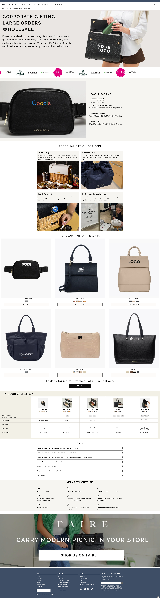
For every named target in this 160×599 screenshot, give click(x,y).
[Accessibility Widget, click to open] (158, 597)
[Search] (151, 4)
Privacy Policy (83, 582)
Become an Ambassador (64, 582)
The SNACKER (43, 409)
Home (3, 8)
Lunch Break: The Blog (63, 580)
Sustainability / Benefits (63, 586)
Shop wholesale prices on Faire (42, 590)
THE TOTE (134, 369)
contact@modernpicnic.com (100, 107)
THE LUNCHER (80, 298)
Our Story (60, 578)
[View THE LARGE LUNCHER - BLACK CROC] (90, 411)
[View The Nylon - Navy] (26, 372)
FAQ (81, 580)
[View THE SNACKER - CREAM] (80, 372)
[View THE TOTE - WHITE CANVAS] (127, 372)
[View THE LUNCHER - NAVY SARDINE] (77, 301)
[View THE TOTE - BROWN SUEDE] (131, 372)
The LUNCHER (67, 409)
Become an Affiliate (62, 584)
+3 (140, 371)
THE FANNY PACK (26, 298)
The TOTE (118, 409)
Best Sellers (39, 578)
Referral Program (62, 590)
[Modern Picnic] (46, 594)
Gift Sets (39, 580)
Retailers (39, 582)
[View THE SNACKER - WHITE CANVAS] (84, 372)
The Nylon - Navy (26, 369)
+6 (86, 301)
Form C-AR (85, 595)
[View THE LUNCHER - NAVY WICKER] (84, 301)
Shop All (9, 8)
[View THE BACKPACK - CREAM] (133, 301)
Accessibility (82, 586)
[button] (24, 4)
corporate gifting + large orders (21, 8)
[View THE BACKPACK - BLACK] (137, 301)
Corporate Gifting (41, 584)
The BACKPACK (144, 409)
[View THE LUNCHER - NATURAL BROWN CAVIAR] (74, 301)
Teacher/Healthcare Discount (87, 584)
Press (59, 592)
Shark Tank (60, 588)
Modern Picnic (79, 595)
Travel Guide (39, 586)
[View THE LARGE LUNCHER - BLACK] (94, 411)
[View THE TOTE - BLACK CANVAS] (134, 372)
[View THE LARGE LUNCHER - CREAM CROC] (89, 411)
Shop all (80, 385)
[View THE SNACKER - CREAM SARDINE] (74, 372)
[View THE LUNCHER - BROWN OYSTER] (80, 301)
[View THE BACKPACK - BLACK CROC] (130, 301)
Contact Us (82, 576)
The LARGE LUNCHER (92, 409)
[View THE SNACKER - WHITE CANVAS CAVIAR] (77, 372)
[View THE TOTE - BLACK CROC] (138, 372)
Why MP (60, 576)
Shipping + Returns (84, 578)
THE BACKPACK (134, 298)
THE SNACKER (80, 369)
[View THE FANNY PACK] (26, 301)
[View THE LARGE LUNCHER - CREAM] (92, 411)
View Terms (119, 590)
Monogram (39, 588)
